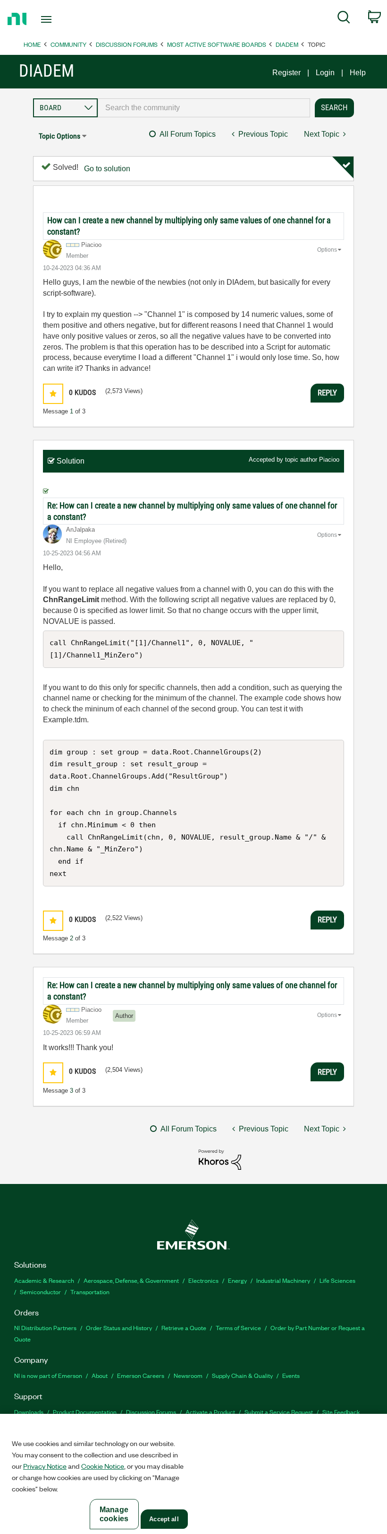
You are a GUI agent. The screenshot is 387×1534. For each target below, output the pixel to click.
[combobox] (204, 107)
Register (286, 73)
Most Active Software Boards (216, 44)
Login (325, 73)
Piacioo (329, 459)
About (100, 1375)
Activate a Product (210, 1411)
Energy (237, 1280)
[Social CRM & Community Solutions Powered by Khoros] (220, 1159)
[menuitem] (343, 19)
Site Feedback (341, 1411)
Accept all (163, 1519)
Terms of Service (238, 1327)
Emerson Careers (140, 1375)
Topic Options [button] (59, 135)
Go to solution (107, 169)
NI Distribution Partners (45, 1327)
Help (358, 73)
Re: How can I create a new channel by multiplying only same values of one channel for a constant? (192, 511)
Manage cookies (114, 1514)
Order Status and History (119, 1327)
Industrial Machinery (283, 1280)
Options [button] (327, 249)
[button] (53, 393)
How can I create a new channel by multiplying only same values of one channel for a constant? (189, 226)
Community (68, 44)
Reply (327, 392)
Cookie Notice (102, 1466)
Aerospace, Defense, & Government (131, 1280)
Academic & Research (44, 1280)
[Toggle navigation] (58, 19)
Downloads (28, 1411)
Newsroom (188, 1375)
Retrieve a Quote (183, 1327)
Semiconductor (40, 1291)
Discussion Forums (127, 44)
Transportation (89, 1291)
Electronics (203, 1280)
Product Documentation (85, 1411)
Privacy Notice (45, 1466)
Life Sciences (337, 1280)
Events (291, 1375)
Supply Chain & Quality (242, 1375)
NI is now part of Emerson (48, 1375)
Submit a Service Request (278, 1411)
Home (32, 44)
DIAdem (287, 44)
